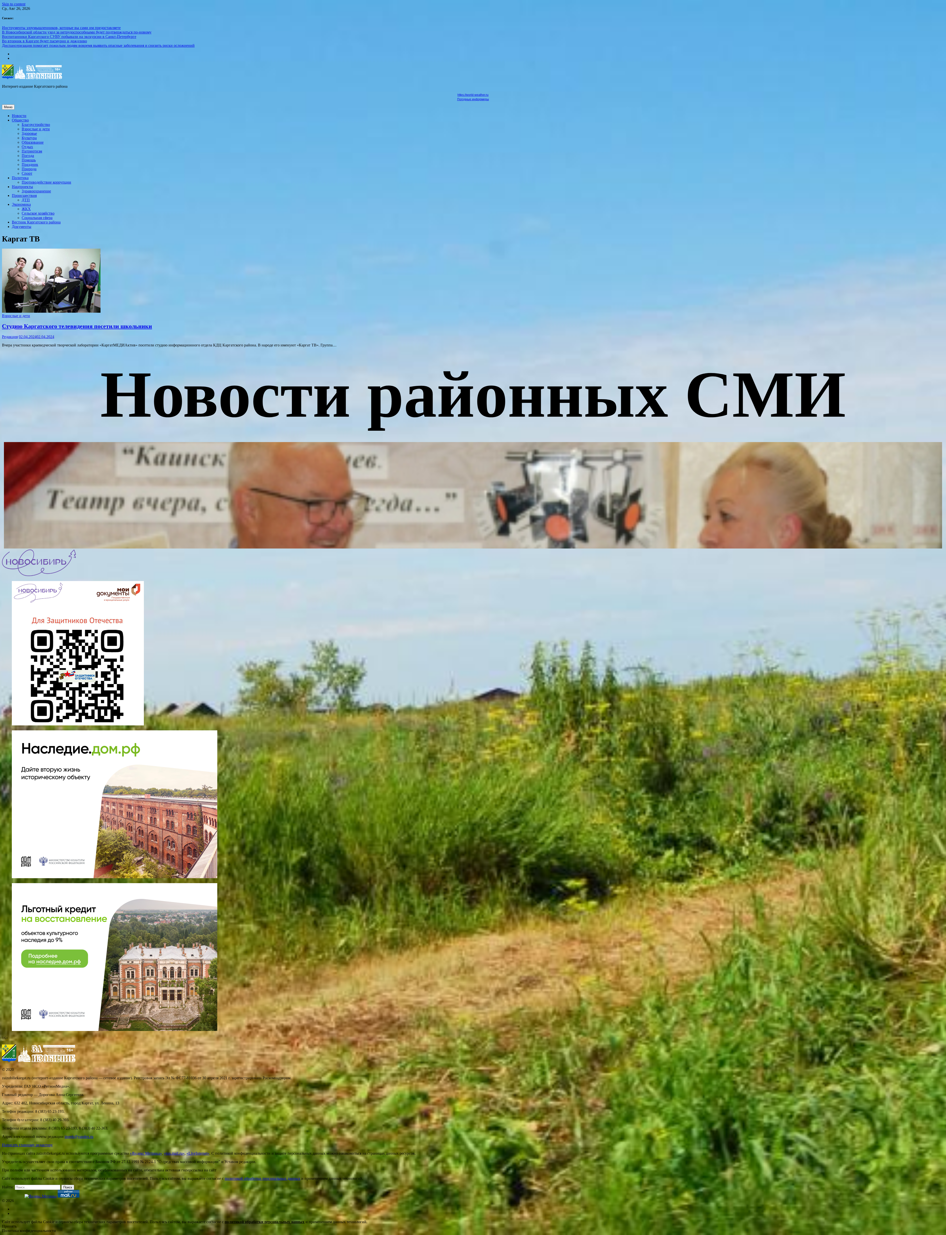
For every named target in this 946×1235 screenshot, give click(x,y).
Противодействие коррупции (46, 182)
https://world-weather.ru (473, 95)
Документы (21, 226)
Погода (28, 156)
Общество (20, 120)
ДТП (26, 200)
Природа (29, 169)
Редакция (10, 337)
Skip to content (13, 4)
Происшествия (24, 195)
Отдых (27, 147)
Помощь (29, 160)
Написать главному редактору (27, 1145)
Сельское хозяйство (38, 213)
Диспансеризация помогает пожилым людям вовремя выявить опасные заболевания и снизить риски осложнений (98, 45)
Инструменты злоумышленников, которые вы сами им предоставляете (61, 28)
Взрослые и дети (36, 129)
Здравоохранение (36, 191)
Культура (29, 138)
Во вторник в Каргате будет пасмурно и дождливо (44, 41)
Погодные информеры (473, 99)
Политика (20, 178)
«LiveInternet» (197, 1153)
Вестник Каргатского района (36, 222)
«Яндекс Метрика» (146, 1153)
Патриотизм (32, 151)
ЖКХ (26, 209)
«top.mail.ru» (174, 1153)
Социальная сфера (37, 218)
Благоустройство (36, 124)
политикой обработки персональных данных (262, 1178)
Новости (19, 116)
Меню (8, 107)
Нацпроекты (22, 187)
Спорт (27, 173)
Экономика (21, 204)
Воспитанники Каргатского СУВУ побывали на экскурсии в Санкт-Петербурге (69, 36)
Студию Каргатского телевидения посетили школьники (77, 326)
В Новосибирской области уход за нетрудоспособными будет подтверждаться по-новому (77, 32)
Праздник (30, 164)
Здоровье (29, 133)
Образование (33, 142)
